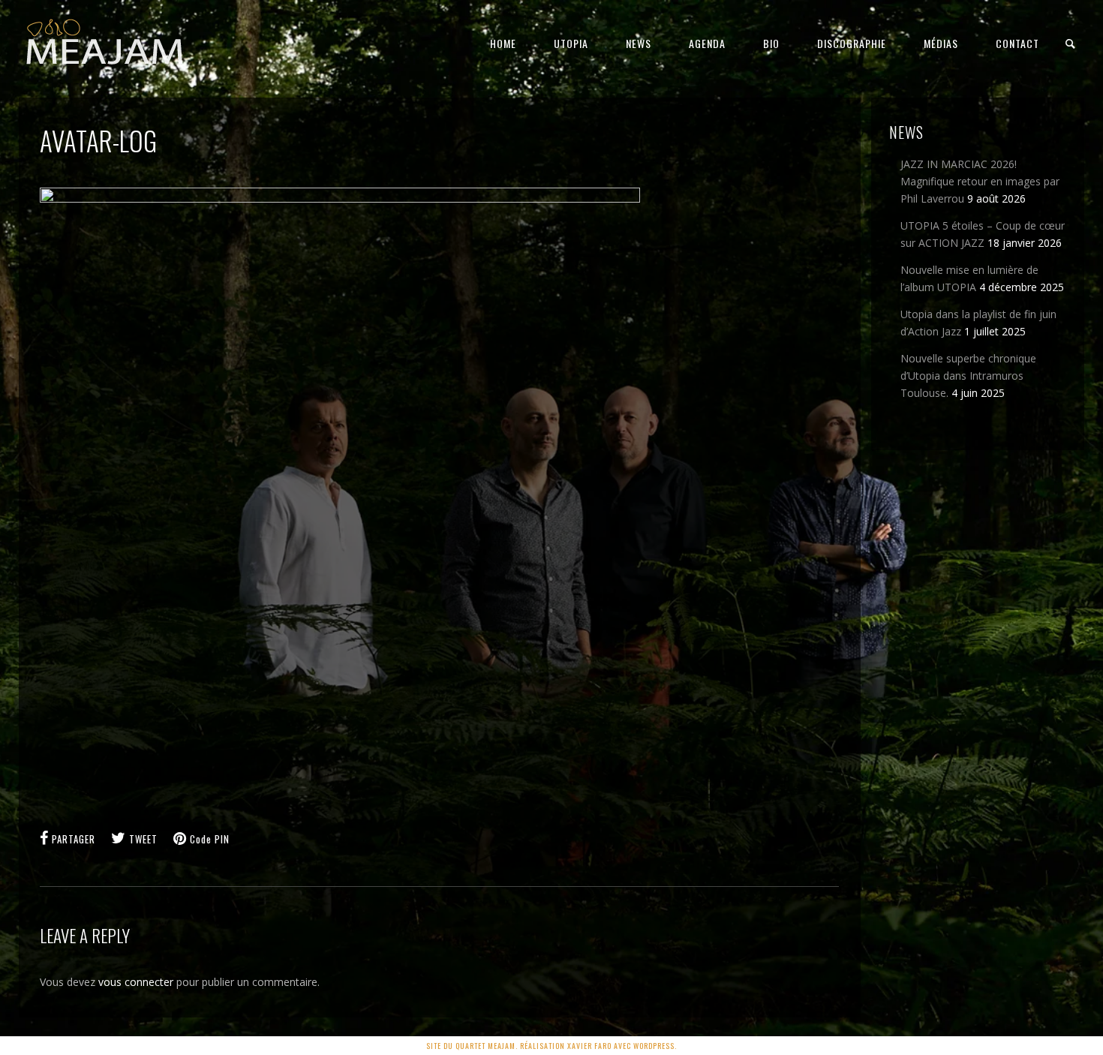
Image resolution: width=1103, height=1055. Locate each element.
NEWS (638, 43)
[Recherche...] (1071, 44)
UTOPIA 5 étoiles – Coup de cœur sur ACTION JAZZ (982, 234)
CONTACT (1017, 43)
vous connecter (135, 982)
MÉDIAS (941, 43)
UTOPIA (571, 43)
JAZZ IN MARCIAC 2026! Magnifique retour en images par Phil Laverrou (979, 181)
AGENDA (707, 43)
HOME (503, 43)
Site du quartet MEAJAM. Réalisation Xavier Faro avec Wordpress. (551, 1045)
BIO (771, 43)
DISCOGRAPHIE (851, 43)
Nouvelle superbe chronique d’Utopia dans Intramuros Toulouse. (968, 375)
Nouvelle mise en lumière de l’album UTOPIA (969, 278)
